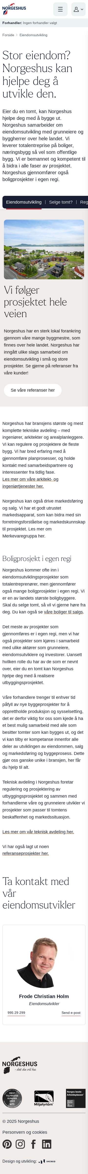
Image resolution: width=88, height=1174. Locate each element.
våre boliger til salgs (63, 612)
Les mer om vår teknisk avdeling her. (38, 831)
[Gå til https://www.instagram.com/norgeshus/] (20, 1144)
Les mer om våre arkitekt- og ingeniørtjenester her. (30, 483)
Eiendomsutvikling (24, 202)
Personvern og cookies (24, 1132)
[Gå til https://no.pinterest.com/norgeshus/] (7, 1144)
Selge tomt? (61, 202)
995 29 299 (16, 1013)
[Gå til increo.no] (47, 1161)
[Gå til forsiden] (14, 9)
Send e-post (71, 1013)
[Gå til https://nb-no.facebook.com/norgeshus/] (33, 1144)
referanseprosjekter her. (25, 853)
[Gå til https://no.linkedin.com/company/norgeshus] (46, 1144)
